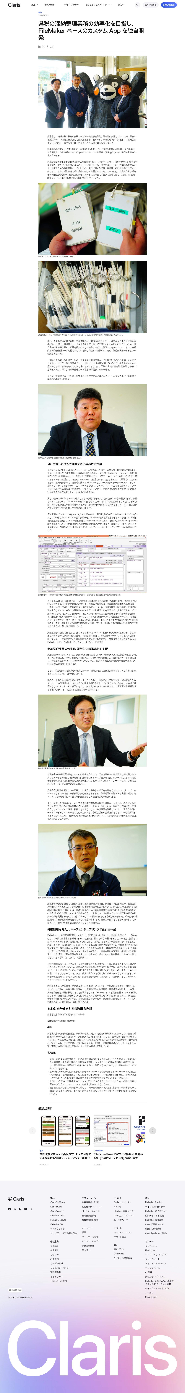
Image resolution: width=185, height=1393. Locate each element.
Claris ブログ (151, 1250)
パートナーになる (90, 1241)
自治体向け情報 (89, 1215)
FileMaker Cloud (57, 1215)
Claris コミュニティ (123, 1202)
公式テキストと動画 (154, 1215)
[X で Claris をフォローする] (15, 1209)
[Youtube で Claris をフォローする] (25, 1209)
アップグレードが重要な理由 (63, 1233)
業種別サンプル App (154, 1276)
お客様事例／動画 (90, 1202)
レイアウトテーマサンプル (157, 1288)
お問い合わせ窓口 (58, 1281)
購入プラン (119, 1249)
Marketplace (151, 1297)
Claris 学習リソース (154, 1224)
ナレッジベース (152, 1268)
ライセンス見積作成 (123, 1258)
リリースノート (152, 1259)
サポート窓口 (120, 1237)
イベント (118, 1206)
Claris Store (119, 1253)
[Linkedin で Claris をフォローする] (9, 1209)
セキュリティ (56, 1276)
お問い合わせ (169, 5)
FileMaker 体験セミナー (124, 1211)
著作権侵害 (55, 1272)
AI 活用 (148, 1272)
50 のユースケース (90, 1211)
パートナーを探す (90, 1237)
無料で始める (150, 5)
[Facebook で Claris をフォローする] (20, 1209)
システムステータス (123, 1232)
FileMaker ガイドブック (156, 1211)
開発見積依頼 (88, 1245)
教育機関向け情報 (90, 1220)
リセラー (54, 1254)
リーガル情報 (56, 1263)
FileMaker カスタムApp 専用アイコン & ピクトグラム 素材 (159, 1282)
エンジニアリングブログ (156, 1254)
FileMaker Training (153, 1202)
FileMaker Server (58, 1220)
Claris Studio (56, 1206)
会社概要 (54, 1245)
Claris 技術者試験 (153, 1229)
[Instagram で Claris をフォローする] (31, 1209)
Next (152, 1130)
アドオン (149, 1293)
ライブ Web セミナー (155, 1206)
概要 (84, 1232)
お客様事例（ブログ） (92, 1206)
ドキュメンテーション (155, 1263)
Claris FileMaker (57, 1202)
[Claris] (14, 5)
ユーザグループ (121, 1220)
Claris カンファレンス (124, 1215)
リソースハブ (151, 1245)
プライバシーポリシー (60, 1268)
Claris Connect (57, 1211)
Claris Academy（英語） (156, 1233)
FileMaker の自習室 (154, 1220)
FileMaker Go (56, 1224)
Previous (32, 1130)
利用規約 (54, 1259)
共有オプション (57, 1229)
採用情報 (54, 1250)
